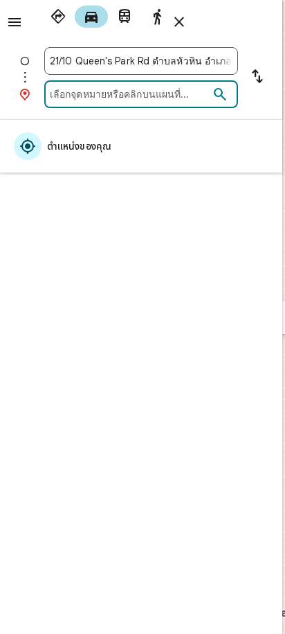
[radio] (58, 16)
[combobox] (141, 61)
